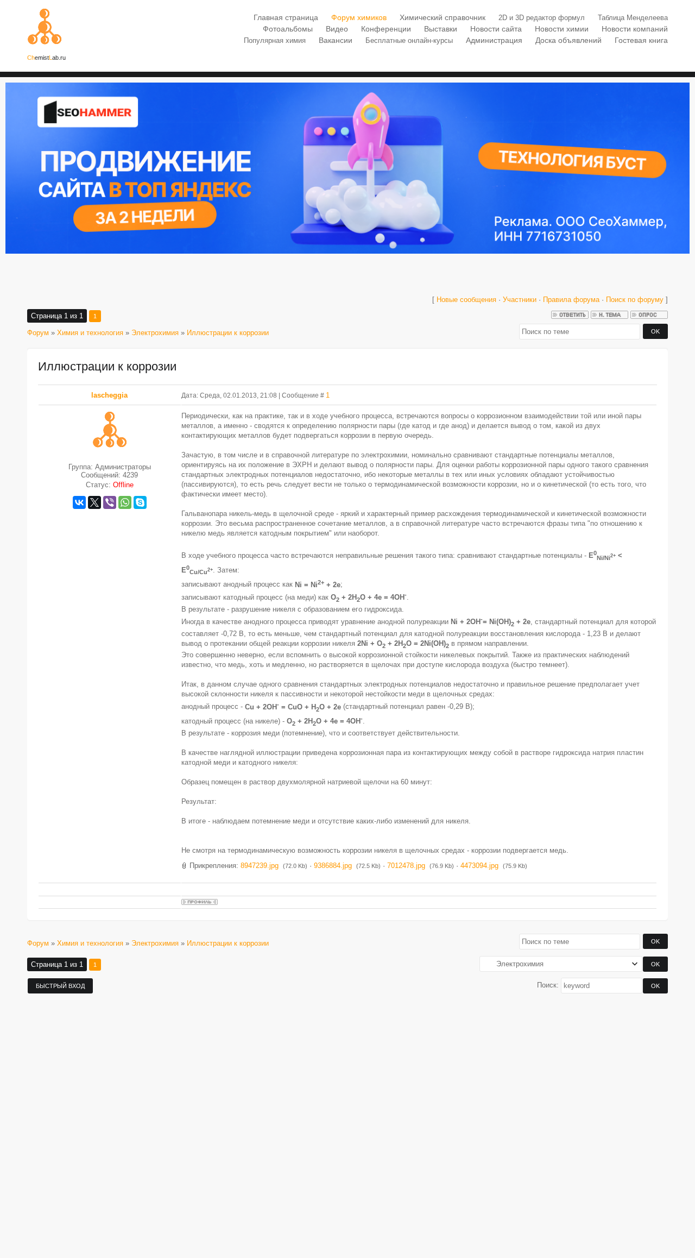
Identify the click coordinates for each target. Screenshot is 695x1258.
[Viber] (109, 502)
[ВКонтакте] (79, 502)
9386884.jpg (333, 865)
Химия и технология (90, 333)
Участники (519, 299)
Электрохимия (155, 333)
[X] (94, 502)
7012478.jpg (406, 865)
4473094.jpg (479, 865)
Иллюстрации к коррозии (228, 333)
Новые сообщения (466, 299)
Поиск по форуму (636, 299)
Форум (38, 333)
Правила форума (571, 299)
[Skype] (140, 502)
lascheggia (109, 395)
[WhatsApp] (124, 502)
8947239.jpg (260, 865)
